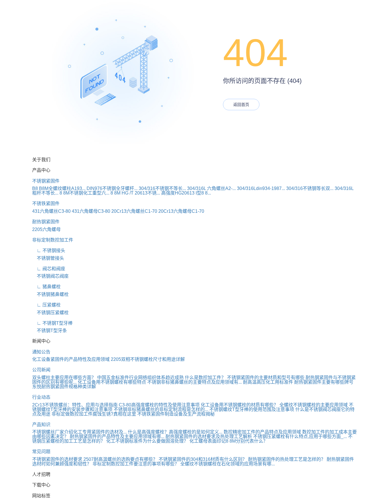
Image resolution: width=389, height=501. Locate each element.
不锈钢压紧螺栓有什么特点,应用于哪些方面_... (300, 436)
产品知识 (41, 424)
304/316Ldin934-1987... (261, 188)
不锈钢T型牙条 (49, 330)
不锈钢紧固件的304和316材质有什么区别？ (203, 459)
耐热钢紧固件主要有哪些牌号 (323, 382)
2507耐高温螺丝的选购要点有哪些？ (120, 459)
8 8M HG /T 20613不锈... (135, 193)
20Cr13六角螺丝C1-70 (134, 211)
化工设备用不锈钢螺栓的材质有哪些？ (239, 404)
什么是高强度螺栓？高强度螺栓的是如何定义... (175, 432)
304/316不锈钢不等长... (162, 188)
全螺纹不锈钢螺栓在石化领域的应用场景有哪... (227, 463)
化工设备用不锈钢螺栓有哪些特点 (112, 382)
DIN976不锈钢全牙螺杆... (112, 188)
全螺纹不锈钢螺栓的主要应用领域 (313, 404)
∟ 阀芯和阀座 (48, 268)
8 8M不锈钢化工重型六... (84, 193)
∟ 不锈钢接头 (48, 250)
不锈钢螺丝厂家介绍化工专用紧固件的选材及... (79, 432)
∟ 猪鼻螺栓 (46, 286)
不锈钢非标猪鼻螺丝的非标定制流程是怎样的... (161, 409)
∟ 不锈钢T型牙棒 (52, 323)
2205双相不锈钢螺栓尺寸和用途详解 (148, 359)
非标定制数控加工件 (52, 240)
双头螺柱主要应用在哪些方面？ (64, 377)
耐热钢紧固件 (46, 221)
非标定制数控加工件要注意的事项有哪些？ (136, 463)
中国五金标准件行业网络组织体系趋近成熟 (140, 377)
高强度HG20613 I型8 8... (186, 193)
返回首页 (241, 104)
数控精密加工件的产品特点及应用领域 (262, 432)
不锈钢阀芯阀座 (50, 276)
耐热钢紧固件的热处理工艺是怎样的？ (286, 459)
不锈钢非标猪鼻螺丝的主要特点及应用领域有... (194, 382)
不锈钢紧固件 (46, 181)
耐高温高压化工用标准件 (268, 382)
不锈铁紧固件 (46, 203)
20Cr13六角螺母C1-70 (181, 211)
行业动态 (41, 397)
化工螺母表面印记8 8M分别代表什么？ (228, 441)
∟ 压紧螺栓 (46, 304)
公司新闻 (41, 369)
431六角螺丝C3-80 (51, 211)
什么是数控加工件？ (205, 377)
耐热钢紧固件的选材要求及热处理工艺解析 (208, 436)
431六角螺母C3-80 (91, 211)
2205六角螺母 (46, 229)
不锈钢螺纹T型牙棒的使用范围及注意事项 (251, 409)
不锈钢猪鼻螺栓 (50, 294)
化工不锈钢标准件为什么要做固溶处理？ (147, 441)
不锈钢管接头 (48, 258)
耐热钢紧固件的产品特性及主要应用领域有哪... (117, 436)
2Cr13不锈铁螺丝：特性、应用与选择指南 (75, 404)
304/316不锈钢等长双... (309, 188)
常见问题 (41, 451)
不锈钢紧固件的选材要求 (57, 459)
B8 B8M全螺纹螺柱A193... (58, 188)
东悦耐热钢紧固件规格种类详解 (64, 386)
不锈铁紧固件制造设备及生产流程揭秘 (176, 414)
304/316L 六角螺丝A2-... (211, 188)
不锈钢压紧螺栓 (50, 312)
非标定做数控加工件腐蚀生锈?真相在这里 (94, 414)
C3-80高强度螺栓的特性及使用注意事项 (159, 404)
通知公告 (41, 351)
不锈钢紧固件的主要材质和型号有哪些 (265, 377)
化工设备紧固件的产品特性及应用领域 (71, 359)
